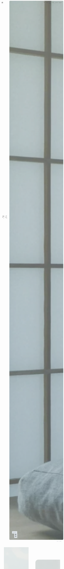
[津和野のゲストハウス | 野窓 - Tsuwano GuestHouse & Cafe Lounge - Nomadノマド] (2, 3)
